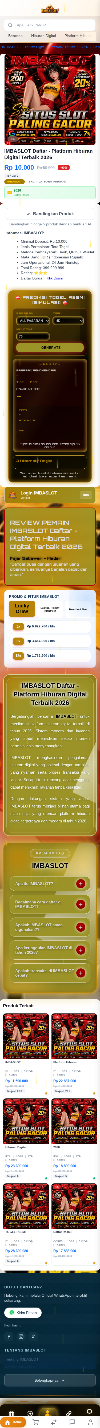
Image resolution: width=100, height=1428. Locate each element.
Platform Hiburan (79, 36)
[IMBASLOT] (50, 9)
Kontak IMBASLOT (21, 1368)
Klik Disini (55, 279)
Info (86, 495)
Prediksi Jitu (78, 609)
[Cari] (10, 25)
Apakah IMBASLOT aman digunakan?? (39, 927)
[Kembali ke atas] (90, 1392)
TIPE (57, 313)
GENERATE (51, 348)
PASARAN (25, 313)
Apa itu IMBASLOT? (34, 884)
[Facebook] (8, 1337)
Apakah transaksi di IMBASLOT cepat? (44, 973)
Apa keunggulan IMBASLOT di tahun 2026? (43, 950)
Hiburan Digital (43, 36)
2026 (84, 47)
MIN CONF (24, 329)
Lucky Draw (22, 609)
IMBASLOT (10, 47)
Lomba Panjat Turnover (50, 610)
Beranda (15, 36)
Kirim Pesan (27, 1313)
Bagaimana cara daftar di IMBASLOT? (38, 904)
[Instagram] (21, 1337)
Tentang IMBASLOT (22, 1360)
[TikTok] (33, 1337)
